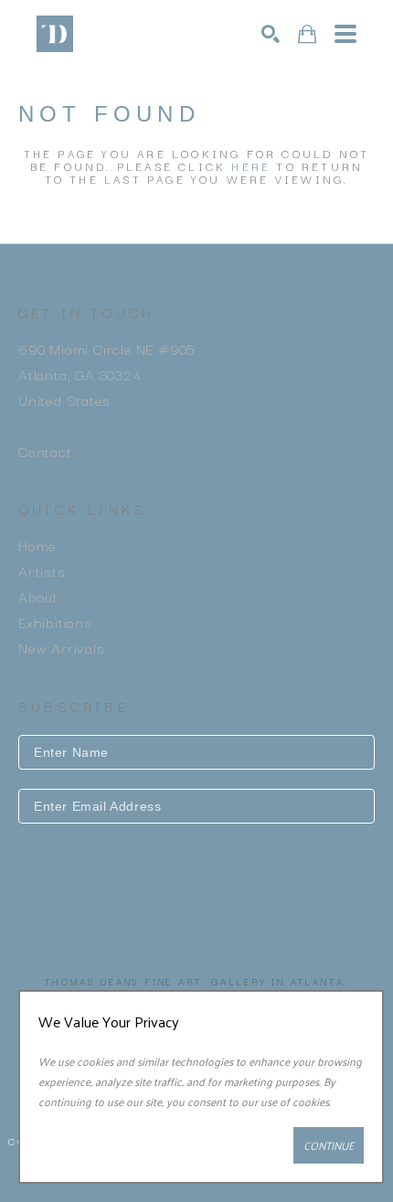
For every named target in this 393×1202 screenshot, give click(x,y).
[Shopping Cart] (307, 34)
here (251, 166)
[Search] (270, 34)
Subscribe (196, 859)
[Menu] (345, 34)
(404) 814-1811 (68, 425)
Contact (45, 451)
